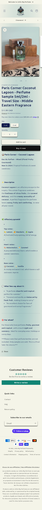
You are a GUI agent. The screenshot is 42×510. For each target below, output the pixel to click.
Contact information (10, 454)
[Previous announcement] (4, 20)
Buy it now (21, 148)
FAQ (6, 404)
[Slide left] (16, 80)
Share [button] (6, 351)
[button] (4, 10)
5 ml (5, 125)
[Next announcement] (37, 20)
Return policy (9, 409)
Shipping (4, 113)
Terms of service (35, 454)
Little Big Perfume (20, 448)
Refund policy (30, 451)
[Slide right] (26, 80)
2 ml (14, 125)
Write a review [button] (21, 382)
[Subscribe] (35, 423)
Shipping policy (23, 454)
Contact (7, 399)
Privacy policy (19, 451)
